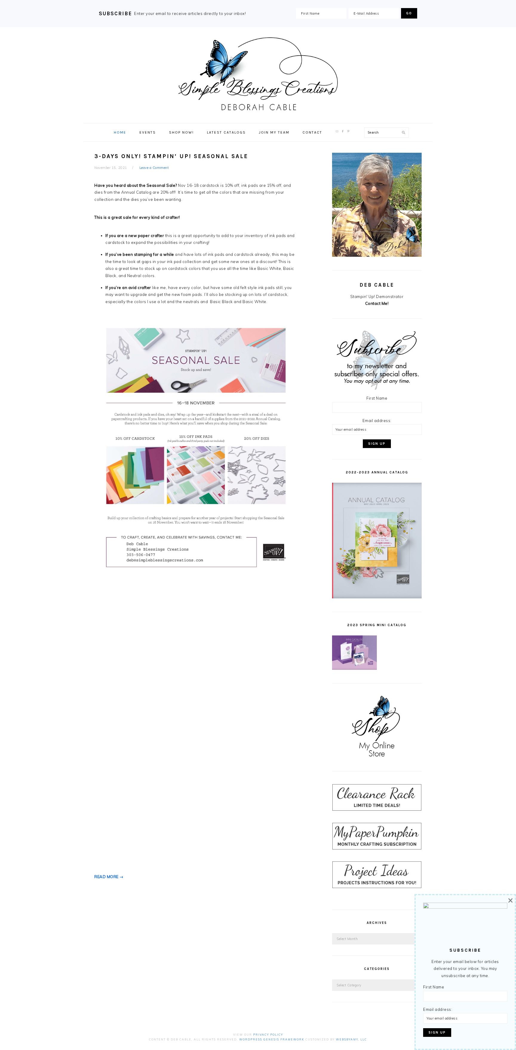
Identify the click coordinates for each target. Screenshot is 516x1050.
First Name (376, 398)
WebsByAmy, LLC (351, 1039)
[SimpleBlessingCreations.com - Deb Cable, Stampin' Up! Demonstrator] (258, 108)
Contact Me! (377, 303)
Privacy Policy (268, 1034)
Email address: (377, 420)
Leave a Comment (154, 168)
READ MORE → (109, 876)
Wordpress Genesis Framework (271, 1039)
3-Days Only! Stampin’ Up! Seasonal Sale (171, 156)
